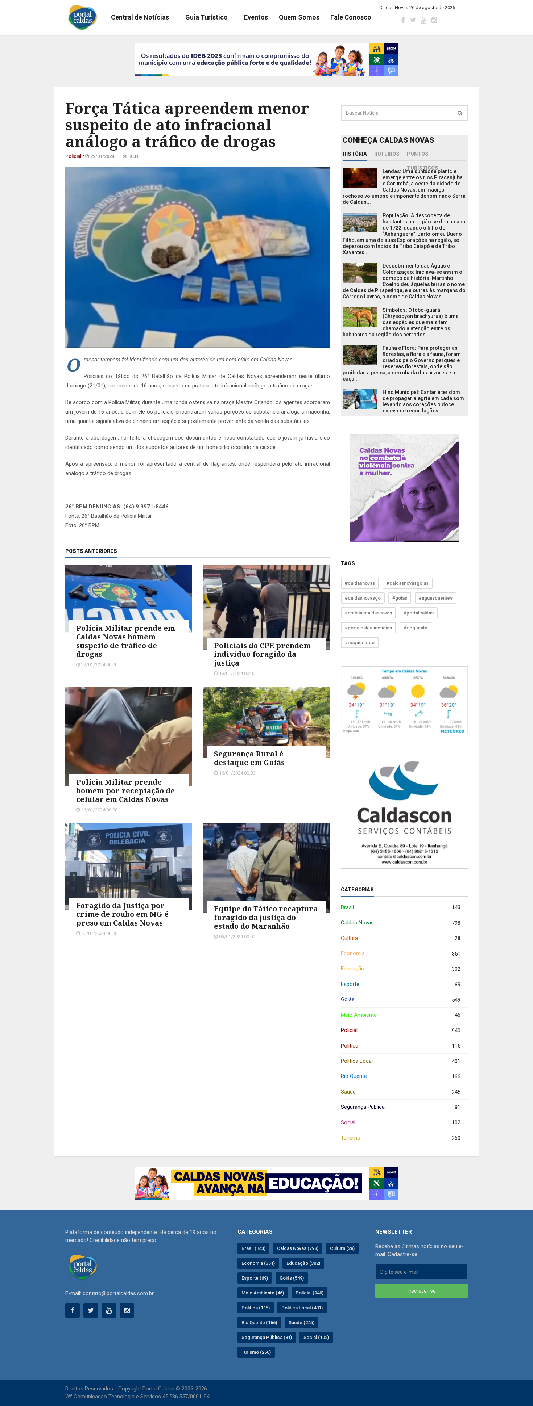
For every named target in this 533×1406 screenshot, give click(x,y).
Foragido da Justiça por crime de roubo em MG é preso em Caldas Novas (122, 914)
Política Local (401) (302, 1307)
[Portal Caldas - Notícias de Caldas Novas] (82, 1267)
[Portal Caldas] (82, 17)
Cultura (400, 938)
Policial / (75, 156)
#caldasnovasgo (363, 598)
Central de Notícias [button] (140, 17)
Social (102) (316, 1337)
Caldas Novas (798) (297, 1248)
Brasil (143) (253, 1248)
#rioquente (415, 627)
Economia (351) (258, 1263)
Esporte (400, 984)
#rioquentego (360, 642)
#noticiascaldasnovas (368, 613)
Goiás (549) (292, 1278)
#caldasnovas (360, 583)
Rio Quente (400, 1076)
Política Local (400, 1061)
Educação (400, 968)
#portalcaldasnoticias (368, 627)
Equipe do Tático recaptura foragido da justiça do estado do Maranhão (266, 917)
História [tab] (355, 154)
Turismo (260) (256, 1352)
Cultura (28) (342, 1248)
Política (400, 1045)
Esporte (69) (254, 1278)
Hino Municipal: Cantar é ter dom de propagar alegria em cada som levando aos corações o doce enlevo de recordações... (423, 401)
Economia (400, 953)
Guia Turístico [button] (206, 17)
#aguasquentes (436, 598)
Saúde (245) (301, 1322)
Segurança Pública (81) (266, 1337)
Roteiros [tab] (387, 154)
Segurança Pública (400, 1107)
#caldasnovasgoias (408, 583)
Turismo (400, 1137)
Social (400, 1122)
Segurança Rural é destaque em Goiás (249, 758)
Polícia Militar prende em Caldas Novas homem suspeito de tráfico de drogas (125, 641)
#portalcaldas (419, 613)
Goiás (400, 999)
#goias (399, 598)
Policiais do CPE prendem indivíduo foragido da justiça (262, 654)
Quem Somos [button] (299, 17)
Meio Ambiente (400, 1015)
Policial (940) (309, 1293)
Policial (400, 1030)
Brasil (400, 907)
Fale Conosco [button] (350, 17)
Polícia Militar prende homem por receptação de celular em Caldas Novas (125, 790)
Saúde (400, 1091)
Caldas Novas (400, 922)
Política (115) (255, 1307)
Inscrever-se (422, 1291)
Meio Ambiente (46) (262, 1293)
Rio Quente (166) (259, 1322)
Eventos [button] (256, 17)
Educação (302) (303, 1263)
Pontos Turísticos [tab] (422, 156)
